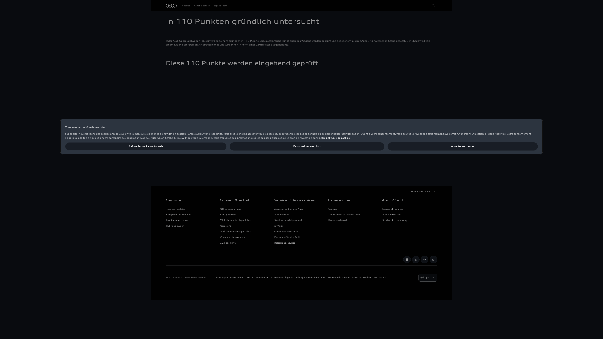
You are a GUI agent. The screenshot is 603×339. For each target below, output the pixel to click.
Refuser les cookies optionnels (146, 146)
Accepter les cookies (462, 146)
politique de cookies (338, 137)
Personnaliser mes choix (307, 146)
